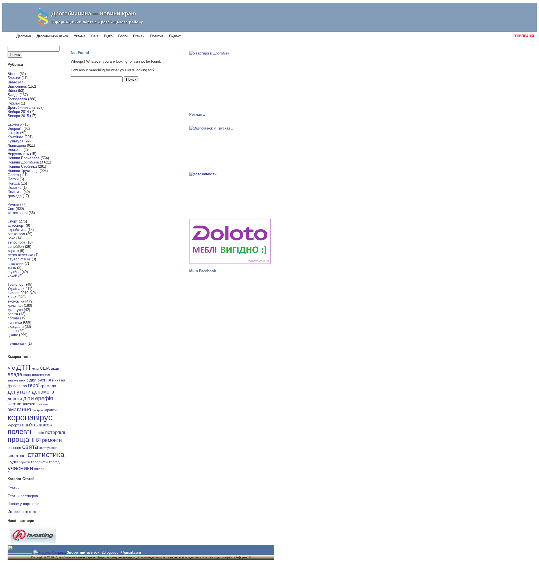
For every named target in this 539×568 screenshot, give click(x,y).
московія (15, 149)
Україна (80, 36)
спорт (12, 331)
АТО (11, 368)
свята (30, 447)
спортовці (17, 455)
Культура (15, 141)
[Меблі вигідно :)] (230, 241)
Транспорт (16, 284)
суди (13, 461)
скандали (16, 326)
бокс (11, 238)
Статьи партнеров (23, 496)
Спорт (13, 221)
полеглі (19, 431)
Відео (108, 36)
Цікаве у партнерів (23, 504)
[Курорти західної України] (230, 147)
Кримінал (15, 137)
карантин (51, 410)
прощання (24, 439)
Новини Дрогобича (23, 162)
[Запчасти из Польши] (230, 193)
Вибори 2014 (18, 112)
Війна (12, 90)
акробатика (17, 230)
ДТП (23, 367)
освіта (13, 314)
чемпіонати (17, 343)
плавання (16, 263)
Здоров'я (15, 128)
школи (39, 469)
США (45, 368)
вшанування (16, 380)
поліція (38, 433)
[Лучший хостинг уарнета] (33, 541)
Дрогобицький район (52, 36)
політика (15, 322)
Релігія (13, 204)
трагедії (55, 462)
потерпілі (55, 432)
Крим (35, 368)
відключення (38, 380)
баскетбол (16, 234)
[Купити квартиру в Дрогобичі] (230, 79)
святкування (48, 447)
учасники (20, 468)
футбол (14, 272)
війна (12, 297)
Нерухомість (18, 154)
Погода (14, 183)
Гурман (139, 36)
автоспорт (16, 225)
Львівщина (17, 145)
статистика (46, 454)
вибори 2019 (18, 293)
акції (55, 368)
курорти (14, 425)
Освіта (13, 175)
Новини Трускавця (23, 171)
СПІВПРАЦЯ (523, 36)
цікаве (13, 335)
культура (15, 310)
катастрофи (18, 213)
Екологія (15, 124)
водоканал (41, 375)
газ (24, 385)
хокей (12, 276)
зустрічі (37, 410)
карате (13, 251)
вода (27, 375)
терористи (39, 462)
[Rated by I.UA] (20, 552)
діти (28, 398)
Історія (13, 133)
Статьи (13, 488)
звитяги (28, 404)
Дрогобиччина (19, 107)
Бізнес (13, 74)
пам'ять (30, 424)
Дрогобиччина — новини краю (93, 13)
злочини (42, 404)
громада (15, 196)
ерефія (44, 398)
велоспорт (16, 242)
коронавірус (30, 417)
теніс (12, 267)
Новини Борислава (24, 158)
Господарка (17, 99)
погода (13, 318)
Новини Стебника (22, 166)
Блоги (122, 36)
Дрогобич (23, 36)
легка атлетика (20, 255)
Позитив (156, 36)
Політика (15, 192)
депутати (19, 391)
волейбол (16, 246)
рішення (14, 448)
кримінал (15, 305)
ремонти (52, 440)
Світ (94, 36)
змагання (19, 409)
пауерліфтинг (19, 259)
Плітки (13, 179)
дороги (15, 398)
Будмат (175, 36)
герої (34, 385)
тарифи (24, 462)
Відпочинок (17, 86)
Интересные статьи (24, 512)
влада (15, 374)
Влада (13, 95)
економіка (16, 301)
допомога (43, 392)
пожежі (46, 424)
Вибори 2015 (18, 116)
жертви (14, 404)
